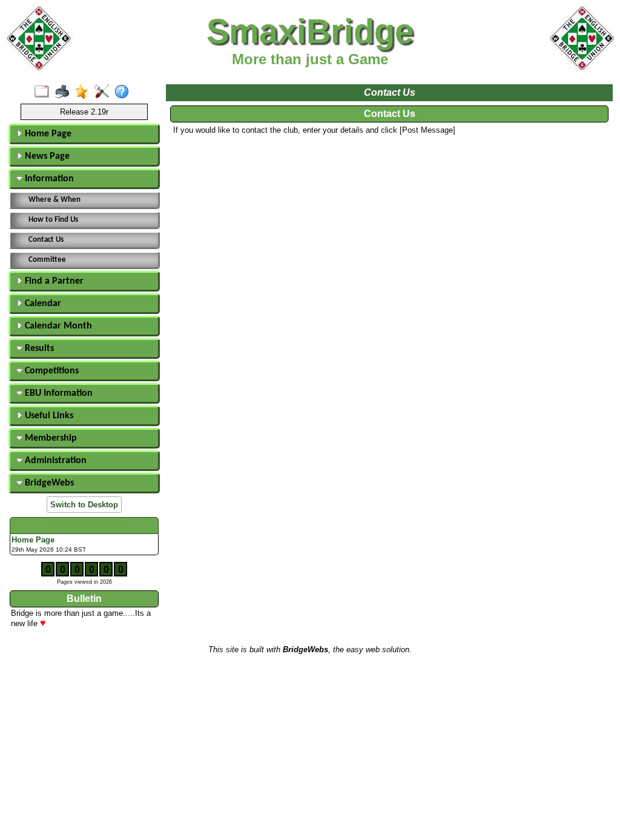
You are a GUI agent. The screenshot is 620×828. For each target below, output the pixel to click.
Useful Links (47, 416)
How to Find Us (53, 220)
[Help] (124, 92)
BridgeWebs (48, 483)
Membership (49, 438)
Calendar (41, 304)
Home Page (46, 134)
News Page (46, 156)
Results (38, 348)
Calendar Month (57, 326)
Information (48, 179)
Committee (47, 260)
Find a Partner (53, 281)
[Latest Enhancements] (84, 92)
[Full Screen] (44, 92)
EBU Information (57, 393)
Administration (54, 461)
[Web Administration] (104, 92)
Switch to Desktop (84, 504)
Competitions (50, 371)
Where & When (54, 200)
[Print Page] (64, 92)
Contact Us (46, 240)
